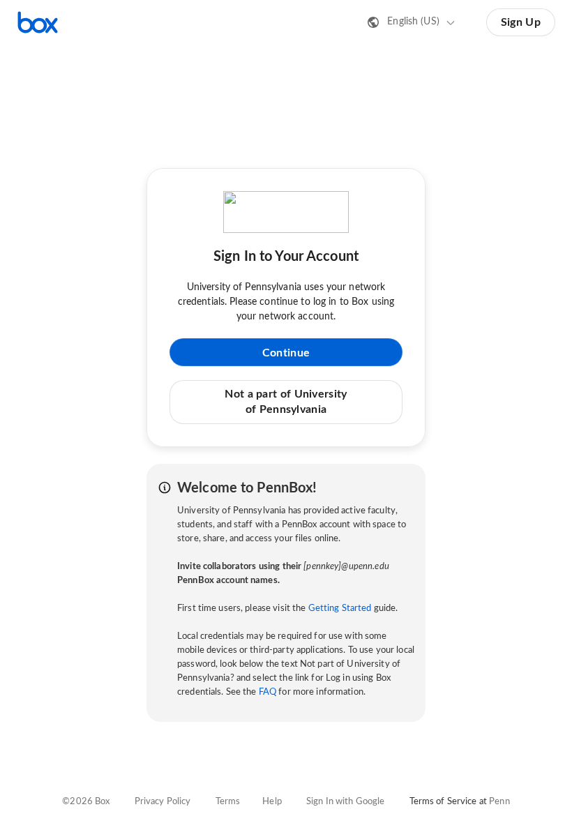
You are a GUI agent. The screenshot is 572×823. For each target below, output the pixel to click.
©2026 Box (86, 801)
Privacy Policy (163, 801)
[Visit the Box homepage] (38, 22)
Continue (286, 352)
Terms (228, 801)
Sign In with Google (345, 801)
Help (272, 801)
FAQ (267, 692)
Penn (499, 801)
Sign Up (521, 22)
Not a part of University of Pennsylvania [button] (286, 401)
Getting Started (340, 608)
